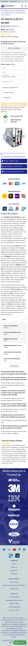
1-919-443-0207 (4, 1)
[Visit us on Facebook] (4, 549)
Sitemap (14, 574)
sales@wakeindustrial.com (16, 172)
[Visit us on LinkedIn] (24, 549)
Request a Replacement (11, 87)
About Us (14, 567)
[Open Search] (22, 6)
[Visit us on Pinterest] (19, 549)
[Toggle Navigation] (25, 6)
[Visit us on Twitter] (9, 549)
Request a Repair (9, 92)
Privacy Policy (14, 589)
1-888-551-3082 (13, 1)
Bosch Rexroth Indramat (14, 11)
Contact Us (14, 570)
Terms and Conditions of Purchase (14, 585)
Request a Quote (20, 642)
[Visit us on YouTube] (14, 549)
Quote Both (7, 97)
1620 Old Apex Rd (14, 607)
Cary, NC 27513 (14, 610)
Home (3, 11)
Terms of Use (14, 582)
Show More (14, 366)
